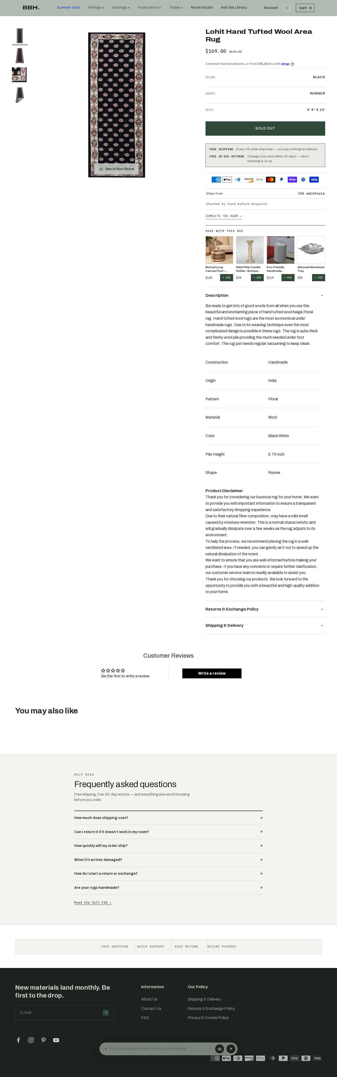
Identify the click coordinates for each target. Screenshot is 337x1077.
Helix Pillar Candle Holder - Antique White (248, 269)
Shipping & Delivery (204, 999)
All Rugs (94, 7)
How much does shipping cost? (101, 818)
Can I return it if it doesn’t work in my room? (111, 832)
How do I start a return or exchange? (106, 873)
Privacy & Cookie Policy (208, 1018)
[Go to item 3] (20, 76)
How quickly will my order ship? (101, 846)
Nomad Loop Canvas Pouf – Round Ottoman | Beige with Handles (219, 269)
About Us (149, 999)
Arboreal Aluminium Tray (311, 269)
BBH (31, 8)
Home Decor (148, 7)
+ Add (227, 277)
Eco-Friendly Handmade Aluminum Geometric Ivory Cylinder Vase (278, 269)
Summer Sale (68, 7)
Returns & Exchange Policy (211, 1008)
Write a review (212, 673)
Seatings (119, 7)
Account (271, 8)
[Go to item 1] (20, 36)
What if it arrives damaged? (98, 860)
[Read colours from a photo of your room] (219, 1048)
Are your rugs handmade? (96, 888)
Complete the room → (224, 216)
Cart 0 (305, 8)
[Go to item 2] (20, 56)
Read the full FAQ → (93, 902)
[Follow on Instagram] (31, 1040)
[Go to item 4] (20, 95)
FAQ (145, 1018)
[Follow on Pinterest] (43, 1040)
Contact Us (151, 1008)
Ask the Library (234, 7)
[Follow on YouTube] (56, 1040)
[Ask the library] (230, 1048)
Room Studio (202, 7)
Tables (174, 7)
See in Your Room (120, 169)
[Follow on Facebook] (18, 1040)
